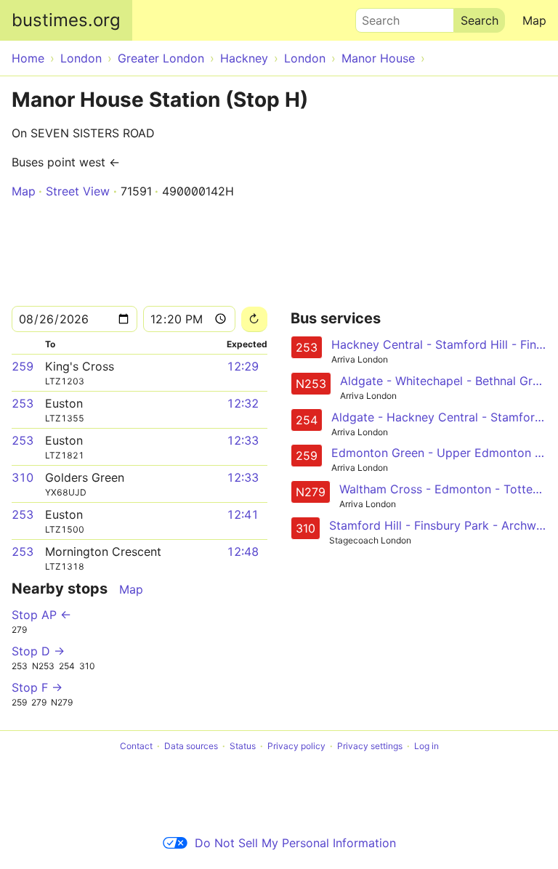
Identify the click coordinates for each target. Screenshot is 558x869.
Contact (136, 745)
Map (534, 20)
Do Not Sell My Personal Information (295, 843)
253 (22, 403)
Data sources (191, 745)
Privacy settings (370, 745)
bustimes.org (66, 20)
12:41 (243, 514)
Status (243, 745)
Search (374, 16)
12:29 (243, 366)
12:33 (243, 440)
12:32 (243, 403)
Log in (426, 745)
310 (22, 477)
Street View (78, 191)
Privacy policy (296, 745)
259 (22, 366)
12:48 (243, 551)
